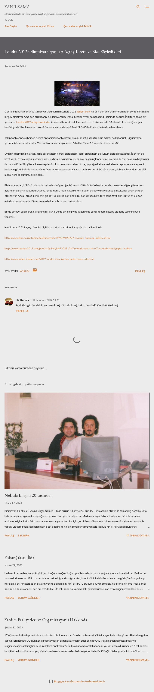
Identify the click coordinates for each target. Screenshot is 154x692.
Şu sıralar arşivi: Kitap (40, 26)
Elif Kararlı (22, 300)
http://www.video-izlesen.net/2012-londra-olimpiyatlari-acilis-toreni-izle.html (49, 259)
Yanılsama (17, 7)
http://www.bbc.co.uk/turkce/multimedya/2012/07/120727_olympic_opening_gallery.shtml (57, 237)
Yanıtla (22, 311)
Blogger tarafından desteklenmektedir (79, 681)
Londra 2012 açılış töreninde (32, 122)
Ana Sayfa (11, 26)
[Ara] (138, 7)
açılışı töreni (84, 111)
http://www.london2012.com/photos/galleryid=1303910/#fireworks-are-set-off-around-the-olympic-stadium (68, 248)
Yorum (24, 271)
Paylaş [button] (140, 271)
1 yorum (23, 535)
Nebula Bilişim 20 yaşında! (28, 495)
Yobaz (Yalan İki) (19, 557)
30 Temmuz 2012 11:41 (46, 300)
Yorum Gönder (28, 597)
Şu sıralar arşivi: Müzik (77, 26)
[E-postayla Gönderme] (34, 271)
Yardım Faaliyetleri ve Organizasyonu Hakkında (46, 620)
